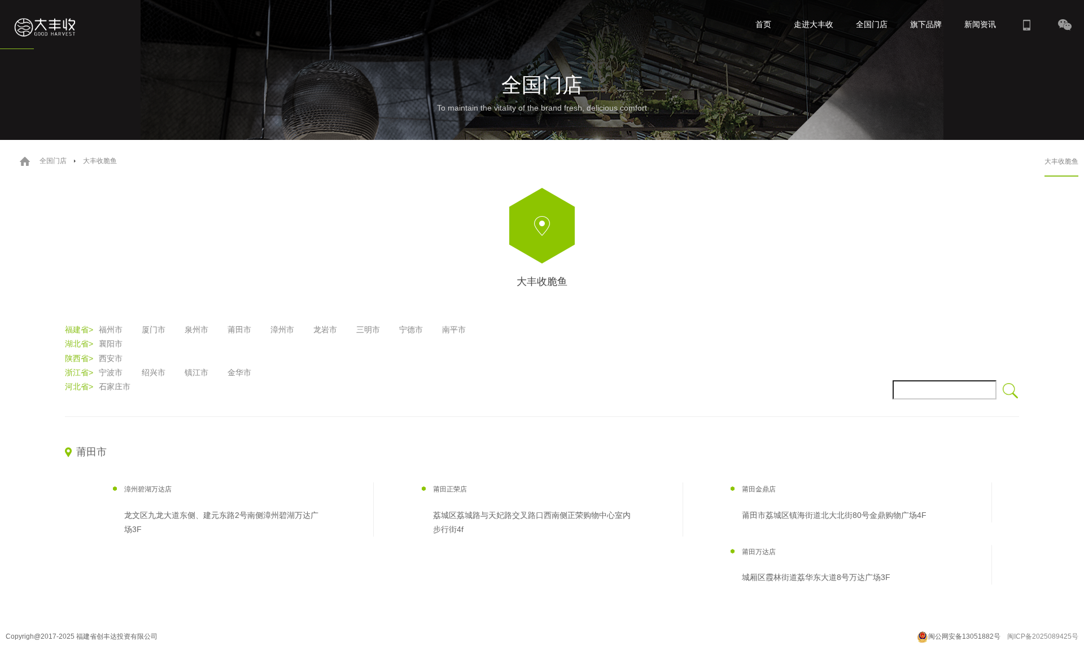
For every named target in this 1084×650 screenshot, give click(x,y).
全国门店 (872, 24)
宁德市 (411, 329)
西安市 (111, 358)
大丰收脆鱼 (1061, 161)
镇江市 (196, 372)
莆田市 (239, 329)
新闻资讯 (980, 24)
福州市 (111, 329)
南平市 (454, 329)
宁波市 (111, 372)
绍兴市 (153, 372)
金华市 (239, 372)
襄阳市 (111, 343)
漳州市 (282, 329)
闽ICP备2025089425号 (1042, 636)
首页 (763, 24)
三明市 (368, 329)
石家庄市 (114, 386)
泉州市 (196, 329)
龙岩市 (325, 329)
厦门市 (153, 329)
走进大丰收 (813, 24)
